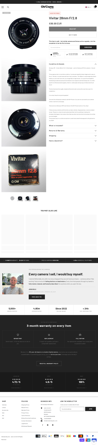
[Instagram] (47, 425)
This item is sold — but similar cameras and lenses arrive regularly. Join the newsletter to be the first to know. (72, 42)
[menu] (2, 7)
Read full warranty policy (49, 363)
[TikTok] (53, 425)
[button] (88, 7)
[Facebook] (42, 425)
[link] (13, 249)
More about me (37, 297)
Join (90, 409)
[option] (12, 198)
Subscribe (88, 47)
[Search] (8, 7)
